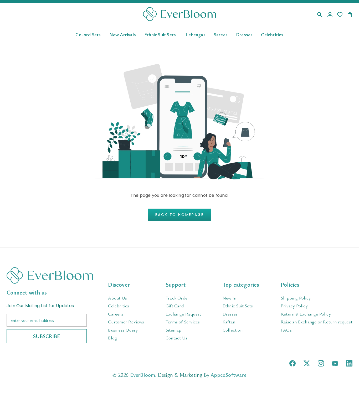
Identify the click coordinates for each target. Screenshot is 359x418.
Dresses (244, 34)
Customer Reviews (126, 322)
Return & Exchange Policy (306, 314)
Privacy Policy (294, 306)
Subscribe (46, 336)
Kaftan (229, 322)
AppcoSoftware (229, 374)
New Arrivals (122, 34)
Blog (112, 338)
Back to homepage (179, 214)
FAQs (286, 330)
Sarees (221, 34)
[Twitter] (307, 363)
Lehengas (196, 34)
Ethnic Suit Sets (160, 34)
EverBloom (142, 374)
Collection (233, 330)
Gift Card (175, 306)
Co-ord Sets (88, 34)
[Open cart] (349, 15)
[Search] (319, 15)
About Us (117, 298)
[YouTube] (335, 363)
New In (229, 298)
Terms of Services (183, 322)
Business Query (123, 330)
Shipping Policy (296, 298)
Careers (115, 314)
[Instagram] (321, 363)
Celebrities (272, 34)
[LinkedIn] (349, 363)
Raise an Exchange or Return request (316, 322)
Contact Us (176, 338)
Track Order (177, 298)
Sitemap (173, 330)
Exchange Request (183, 314)
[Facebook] (292, 363)
